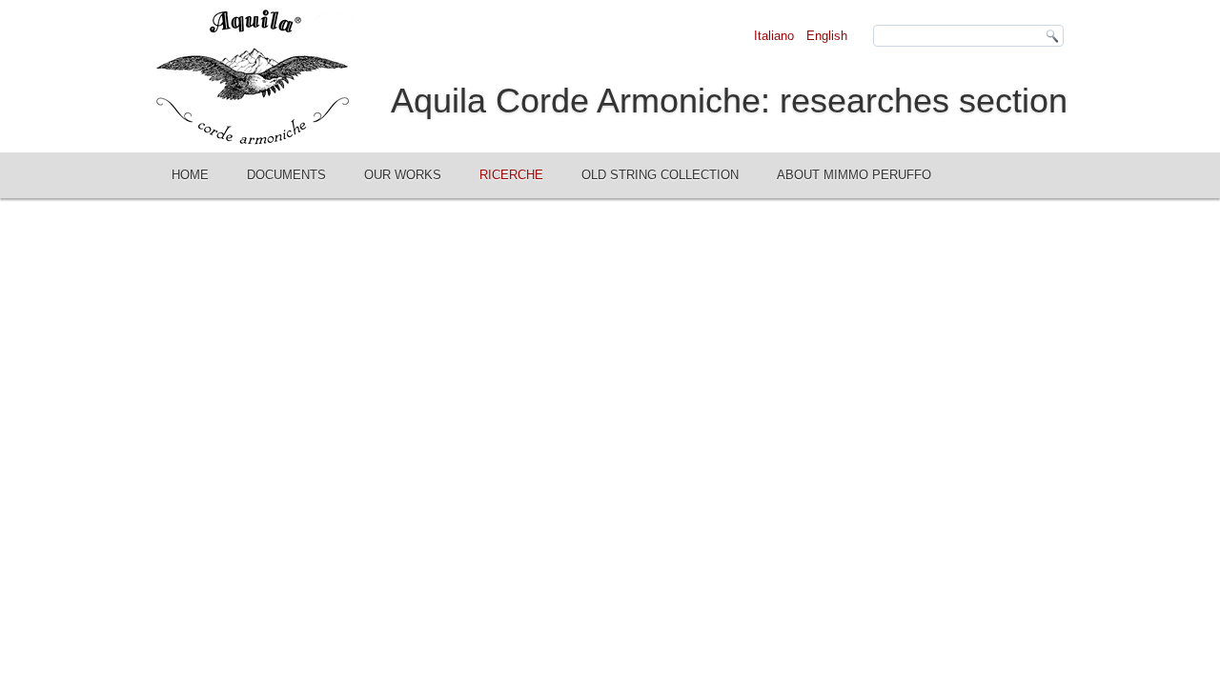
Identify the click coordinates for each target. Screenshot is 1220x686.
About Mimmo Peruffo (854, 175)
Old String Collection (660, 175)
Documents (286, 175)
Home (190, 175)
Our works (402, 175)
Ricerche (511, 175)
